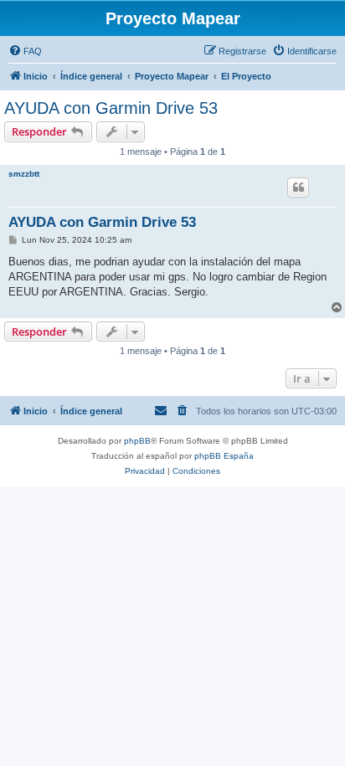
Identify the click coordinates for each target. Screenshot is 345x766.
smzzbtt (23, 173)
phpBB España (224, 455)
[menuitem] (25, 51)
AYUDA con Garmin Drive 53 (111, 108)
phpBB (137, 440)
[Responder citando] (298, 187)
